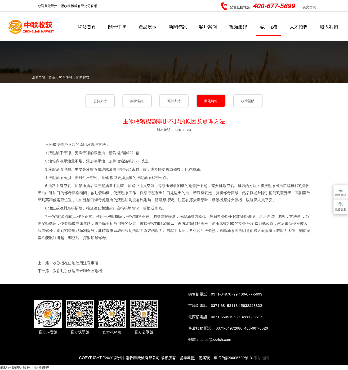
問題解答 (82, 77)
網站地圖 (261, 357)
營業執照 (187, 357)
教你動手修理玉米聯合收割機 (77, 270)
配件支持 (174, 100)
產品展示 (147, 26)
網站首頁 (87, 26)
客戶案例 (208, 26)
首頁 (52, 77)
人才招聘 (299, 26)
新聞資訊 (178, 26)
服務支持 (100, 100)
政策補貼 (247, 100)
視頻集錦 (238, 26)
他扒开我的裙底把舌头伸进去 (24, 367)
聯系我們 (329, 26)
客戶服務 (268, 26)
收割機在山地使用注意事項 (75, 263)
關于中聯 (117, 26)
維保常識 (137, 100)
